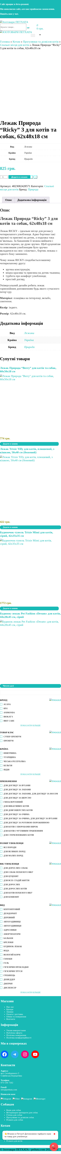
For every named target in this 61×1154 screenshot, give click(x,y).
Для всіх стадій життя (16, 880)
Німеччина (10, 753)
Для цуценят (11, 876)
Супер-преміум (12, 737)
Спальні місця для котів (14, 44)
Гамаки (8, 959)
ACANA (7, 704)
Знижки (9, 1012)
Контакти (10, 1019)
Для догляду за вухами (17, 785)
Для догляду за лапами (17, 790)
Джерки (8, 984)
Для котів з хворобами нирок (21, 827)
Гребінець (9, 975)
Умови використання (16, 1030)
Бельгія (8, 765)
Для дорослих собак (16, 868)
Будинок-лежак (13, 946)
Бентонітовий (12, 909)
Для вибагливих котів (16, 806)
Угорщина (10, 757)
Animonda (9, 713)
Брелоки (8, 942)
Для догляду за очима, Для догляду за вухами (30, 818)
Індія (6, 770)
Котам (16, 41)
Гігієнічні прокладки (16, 967)
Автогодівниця (12, 926)
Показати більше (30, 725)
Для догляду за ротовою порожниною (26, 823)
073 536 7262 (7, 1083)
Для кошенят (11, 897)
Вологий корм (12, 955)
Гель (6, 963)
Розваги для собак (14, 1120)
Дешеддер (9, 979)
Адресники (10, 930)
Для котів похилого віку (18, 893)
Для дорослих (12, 885)
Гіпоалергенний (13, 802)
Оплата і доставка (14, 1014)
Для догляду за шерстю (17, 798)
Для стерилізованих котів (19, 835)
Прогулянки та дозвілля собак (20, 1117)
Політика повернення (16, 1035)
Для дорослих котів (15, 889)
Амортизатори (12, 934)
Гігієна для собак (14, 1115)
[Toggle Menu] (33, 35)
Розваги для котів (14, 1141)
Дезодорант (10, 913)
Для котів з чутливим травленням (23, 831)
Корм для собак (13, 1110)
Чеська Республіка (15, 761)
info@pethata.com (9, 1090)
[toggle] (55, 700)
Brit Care (9, 721)
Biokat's (8, 717)
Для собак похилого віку (18, 872)
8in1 (6, 708)
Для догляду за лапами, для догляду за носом (31, 794)
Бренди (9, 1009)
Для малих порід (13, 856)
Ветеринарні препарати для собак (22, 1112)
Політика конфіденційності (18, 1038)
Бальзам (8, 938)
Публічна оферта (14, 1033)
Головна (5, 41)
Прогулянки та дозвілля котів (40, 41)
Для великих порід (14, 851)
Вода (6, 951)
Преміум (8, 741)
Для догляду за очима (16, 814)
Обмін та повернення (16, 1016)
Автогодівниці (12, 922)
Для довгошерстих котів (18, 810)
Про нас (10, 1007)
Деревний (9, 918)
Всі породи (10, 847)
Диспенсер (10, 988)
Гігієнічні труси (13, 971)
